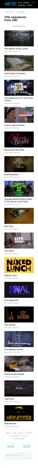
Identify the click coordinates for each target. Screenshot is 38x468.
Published (22, 12)
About (8, 433)
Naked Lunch (10, 275)
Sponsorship (19, 438)
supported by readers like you (12, 455)
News (15, 433)
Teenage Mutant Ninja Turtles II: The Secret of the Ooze (18, 200)
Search (33, 2)
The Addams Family (13, 349)
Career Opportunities (14, 125)
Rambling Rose (11, 174)
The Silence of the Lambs (16, 48)
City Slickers (10, 324)
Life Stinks (9, 250)
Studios (29, 5)
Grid (11, 12)
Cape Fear (9, 398)
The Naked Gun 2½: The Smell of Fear (18, 99)
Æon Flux (8, 226)
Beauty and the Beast (14, 149)
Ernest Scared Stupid (14, 374)
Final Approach (11, 300)
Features (26, 3)
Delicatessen (10, 423)
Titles (20, 3)
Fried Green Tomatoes (14, 73)
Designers (21, 5)
